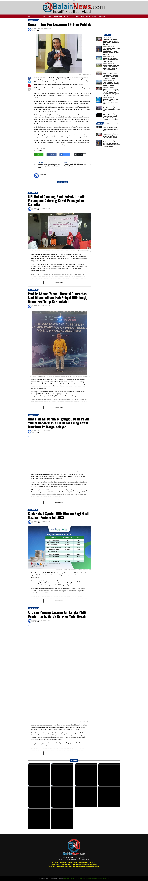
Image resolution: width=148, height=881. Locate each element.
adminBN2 (36, 30)
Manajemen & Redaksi (68, 878)
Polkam (66, 16)
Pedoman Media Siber (103, 878)
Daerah (77, 16)
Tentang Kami (78, 878)
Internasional (101, 16)
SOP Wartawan (87, 878)
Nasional (94, 16)
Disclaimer (94, 878)
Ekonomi (49, 16)
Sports (88, 16)
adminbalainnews (38, 522)
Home (44, 16)
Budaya (82, 16)
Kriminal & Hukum (58, 16)
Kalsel (71, 16)
